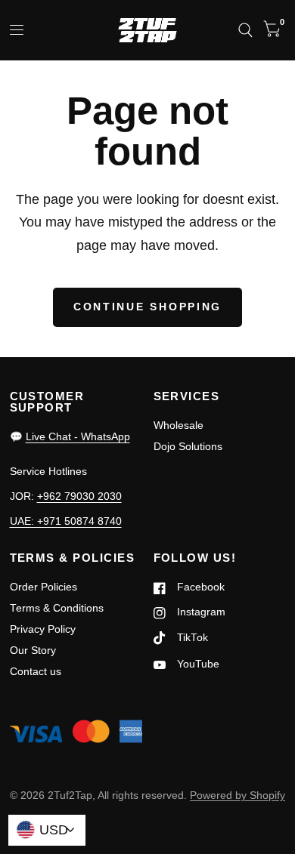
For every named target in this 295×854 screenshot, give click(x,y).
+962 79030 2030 (79, 496)
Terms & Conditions (57, 608)
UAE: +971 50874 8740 (66, 521)
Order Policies (43, 587)
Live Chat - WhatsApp (78, 436)
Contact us (35, 671)
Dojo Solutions (188, 446)
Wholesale (178, 425)
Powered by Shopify (237, 795)
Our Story (33, 650)
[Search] (245, 30)
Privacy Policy (43, 629)
